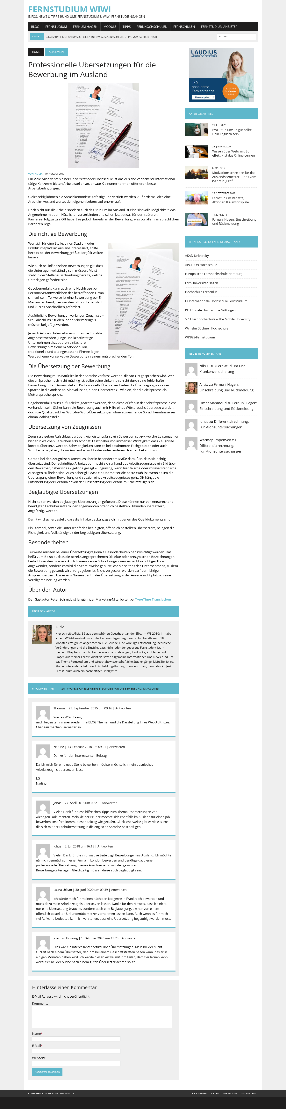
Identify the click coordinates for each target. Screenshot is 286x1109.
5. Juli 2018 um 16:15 (79, 846)
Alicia (38, 173)
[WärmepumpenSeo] (191, 447)
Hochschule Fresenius (201, 292)
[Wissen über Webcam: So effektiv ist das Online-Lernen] (196, 155)
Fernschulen (184, 27)
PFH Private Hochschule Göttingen (210, 310)
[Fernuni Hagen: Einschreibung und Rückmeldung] (196, 223)
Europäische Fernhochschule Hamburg (213, 274)
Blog (35, 27)
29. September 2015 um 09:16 (90, 708)
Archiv (215, 1093)
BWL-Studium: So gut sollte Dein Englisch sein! (232, 132)
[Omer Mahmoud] (191, 410)
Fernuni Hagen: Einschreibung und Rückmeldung (234, 221)
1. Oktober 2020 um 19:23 (99, 938)
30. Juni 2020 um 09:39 (91, 890)
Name (36, 1033)
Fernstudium (56, 27)
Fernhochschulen (152, 27)
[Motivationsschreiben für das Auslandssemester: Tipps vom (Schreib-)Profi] (196, 176)
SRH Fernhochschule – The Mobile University (217, 319)
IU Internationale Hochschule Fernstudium (216, 301)
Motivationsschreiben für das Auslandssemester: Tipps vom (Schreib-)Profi (234, 177)
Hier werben (199, 1093)
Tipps (127, 27)
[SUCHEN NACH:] (236, 36)
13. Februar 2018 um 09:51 (86, 747)
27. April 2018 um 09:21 (82, 803)
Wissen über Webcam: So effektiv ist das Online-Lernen (233, 153)
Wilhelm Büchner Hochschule (206, 328)
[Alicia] (191, 391)
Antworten (123, 708)
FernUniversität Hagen (201, 283)
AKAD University (197, 256)
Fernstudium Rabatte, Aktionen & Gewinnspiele (230, 200)
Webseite (39, 1058)
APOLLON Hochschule (201, 265)
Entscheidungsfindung (110, 666)
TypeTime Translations (153, 599)
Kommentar (41, 1003)
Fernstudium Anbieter (219, 27)
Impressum (230, 1093)
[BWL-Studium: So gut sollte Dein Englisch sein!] (196, 134)
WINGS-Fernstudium (200, 337)
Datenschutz (249, 1093)
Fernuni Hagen (85, 27)
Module (110, 27)
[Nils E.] (191, 373)
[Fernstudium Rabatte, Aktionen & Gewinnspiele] (196, 202)
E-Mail (36, 1046)
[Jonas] (191, 428)
